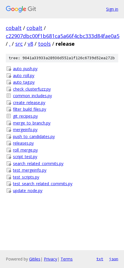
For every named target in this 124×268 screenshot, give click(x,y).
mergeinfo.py (25, 129)
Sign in (112, 9)
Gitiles (34, 259)
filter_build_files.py (29, 109)
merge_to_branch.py (31, 123)
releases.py (23, 143)
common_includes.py (32, 95)
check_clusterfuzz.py (32, 89)
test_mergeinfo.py (29, 170)
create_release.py (29, 102)
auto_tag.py (24, 82)
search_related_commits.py (38, 163)
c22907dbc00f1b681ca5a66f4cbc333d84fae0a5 (62, 35)
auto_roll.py (23, 75)
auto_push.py (25, 68)
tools (44, 43)
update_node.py (27, 190)
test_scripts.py (26, 177)
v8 (30, 43)
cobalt (14, 27)
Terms (67, 259)
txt (99, 258)
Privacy (50, 259)
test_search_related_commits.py (42, 183)
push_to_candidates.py (34, 136)
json (113, 258)
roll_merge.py (25, 150)
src (19, 43)
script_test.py (25, 156)
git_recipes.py (25, 116)
